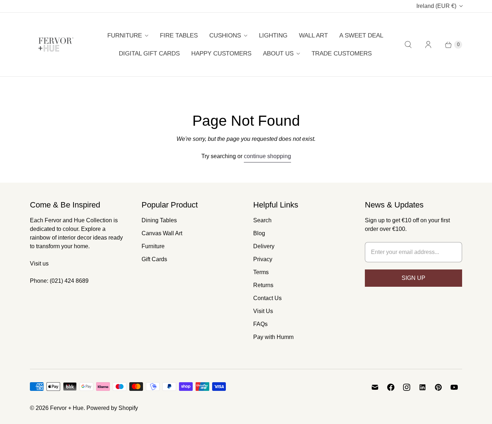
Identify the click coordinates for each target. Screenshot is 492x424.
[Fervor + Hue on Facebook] (391, 387)
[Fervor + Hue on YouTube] (454, 387)
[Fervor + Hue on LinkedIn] (422, 387)
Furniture (124, 35)
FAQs (260, 324)
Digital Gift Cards (149, 53)
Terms (261, 272)
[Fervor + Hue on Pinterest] (438, 387)
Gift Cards (154, 259)
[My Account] (428, 44)
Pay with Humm (273, 337)
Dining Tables (159, 220)
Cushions (225, 35)
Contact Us (267, 298)
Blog (259, 233)
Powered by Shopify (112, 408)
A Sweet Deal (361, 35)
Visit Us (263, 311)
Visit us (39, 263)
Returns (263, 285)
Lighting (273, 35)
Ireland (436, 6)
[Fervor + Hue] (56, 44)
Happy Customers (221, 53)
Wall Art (313, 35)
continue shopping (267, 156)
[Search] (408, 44)
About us (278, 53)
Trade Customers (342, 53)
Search (262, 220)
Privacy (262, 259)
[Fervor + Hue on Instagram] (407, 387)
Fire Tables (179, 35)
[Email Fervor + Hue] (375, 387)
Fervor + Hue (67, 408)
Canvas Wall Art (162, 233)
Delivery (263, 246)
